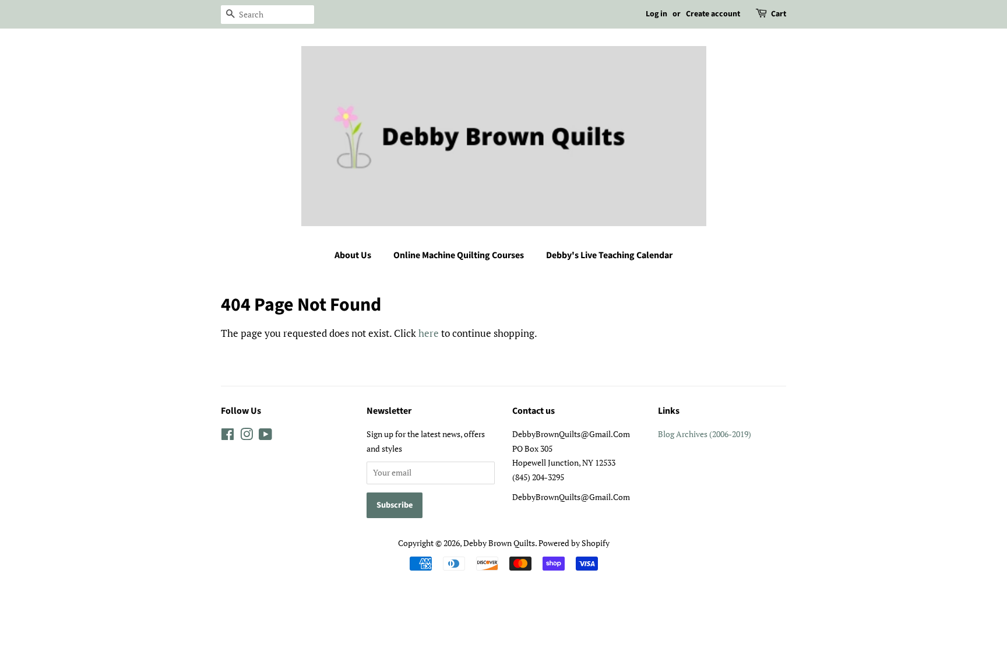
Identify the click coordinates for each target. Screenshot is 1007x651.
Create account (713, 14)
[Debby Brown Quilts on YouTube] (265, 436)
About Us (353, 255)
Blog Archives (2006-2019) (704, 433)
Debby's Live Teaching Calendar (609, 255)
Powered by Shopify (574, 542)
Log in (656, 14)
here (428, 333)
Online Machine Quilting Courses (458, 255)
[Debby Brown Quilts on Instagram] (246, 436)
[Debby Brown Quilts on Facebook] (227, 436)
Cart (778, 14)
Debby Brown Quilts (499, 542)
